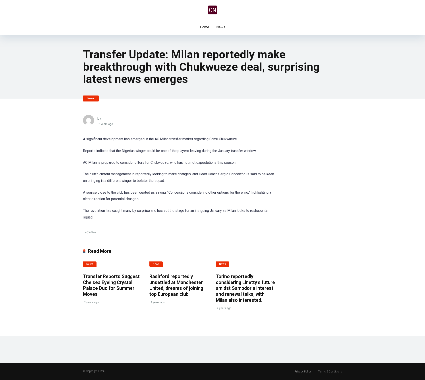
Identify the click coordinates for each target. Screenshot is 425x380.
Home (204, 27)
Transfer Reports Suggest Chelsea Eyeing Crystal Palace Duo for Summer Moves (111, 285)
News (220, 27)
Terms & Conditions (330, 371)
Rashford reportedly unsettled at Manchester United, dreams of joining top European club (176, 285)
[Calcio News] (212, 10)
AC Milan (90, 232)
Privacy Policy (303, 371)
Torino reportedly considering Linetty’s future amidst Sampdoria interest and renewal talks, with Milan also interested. (245, 288)
